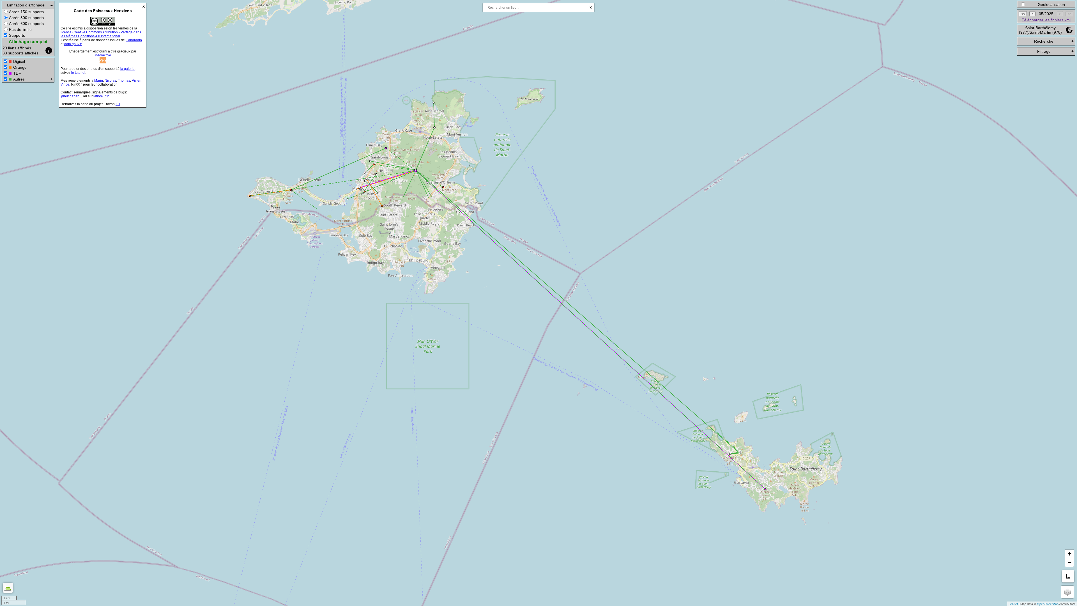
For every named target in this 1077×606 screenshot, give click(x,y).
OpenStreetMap (1047, 604)
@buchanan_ (71, 96)
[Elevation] (8, 588)
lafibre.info (101, 96)
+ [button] (1069, 553)
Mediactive (103, 55)
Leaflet (1013, 604)
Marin (98, 80)
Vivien (136, 80)
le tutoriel (78, 73)
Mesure (1068, 576)
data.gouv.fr (73, 44)
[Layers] (1067, 592)
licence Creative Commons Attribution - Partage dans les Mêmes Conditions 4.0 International (101, 34)
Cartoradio (134, 40)
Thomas (124, 80)
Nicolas (110, 80)
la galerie (127, 69)
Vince (65, 84)
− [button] (1069, 562)
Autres (19, 79)
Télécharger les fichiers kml (1046, 20)
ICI (118, 104)
